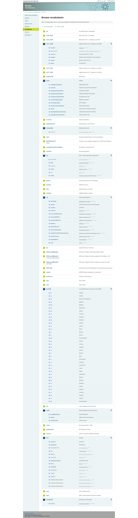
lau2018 (48, 289)
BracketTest (53, 444)
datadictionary (50, 124)
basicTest (53, 441)
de (51, 317)
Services (27, 32)
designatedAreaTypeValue (57, 90)
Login (100, 1)
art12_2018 (49, 39)
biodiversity (49, 76)
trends (52, 63)
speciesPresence (55, 236)
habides (48, 193)
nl (51, 374)
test (47, 438)
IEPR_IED (49, 268)
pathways (53, 223)
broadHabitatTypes (55, 414)
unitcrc (52, 175)
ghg (47, 189)
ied (47, 247)
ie (51, 350)
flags (52, 162)
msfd (47, 410)
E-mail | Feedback (29, 513)
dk (51, 320)
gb (51, 338)
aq (47, 31)
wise (47, 495)
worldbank (49, 499)
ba (51, 299)
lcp (47, 406)
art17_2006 (49, 44)
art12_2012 (49, 35)
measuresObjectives (56, 220)
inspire (48, 272)
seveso (48, 433)
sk (51, 395)
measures (53, 210)
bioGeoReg (53, 201)
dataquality (49, 128)
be (51, 302)
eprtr (47, 137)
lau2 (47, 284)
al (51, 293)
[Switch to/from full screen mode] (105, 1)
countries (53, 54)
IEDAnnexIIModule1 (52, 252)
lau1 (47, 280)
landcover (49, 276)
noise (48, 425)
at (51, 296)
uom (47, 491)
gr (51, 341)
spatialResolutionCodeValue (58, 114)
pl (51, 377)
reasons (53, 60)
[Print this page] (103, 1)
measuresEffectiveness (56, 213)
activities (53, 47)
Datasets (27, 18)
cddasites (53, 87)
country (52, 503)
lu (51, 365)
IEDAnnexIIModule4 (52, 262)
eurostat (48, 151)
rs (51, 386)
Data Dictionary (37, 12)
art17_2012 (49, 68)
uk (51, 401)
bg (51, 305)
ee (51, 323)
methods (53, 57)
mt (51, 371)
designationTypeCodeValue (57, 96)
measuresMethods (55, 217)
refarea (52, 169)
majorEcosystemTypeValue (57, 105)
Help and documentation (31, 15)
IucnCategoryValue (55, 102)
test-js (52, 463)
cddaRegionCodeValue (56, 84)
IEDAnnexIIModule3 (52, 256)
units (52, 242)
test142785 (53, 467)
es (51, 329)
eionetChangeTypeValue (57, 99)
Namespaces (28, 35)
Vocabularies (28, 29)
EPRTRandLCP (51, 141)
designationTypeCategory (57, 93)
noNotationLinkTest (55, 460)
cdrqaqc (53, 204)
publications (50, 429)
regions (52, 108)
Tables (26, 20)
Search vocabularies (48, 26)
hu (51, 347)
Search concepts (60, 26)
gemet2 (48, 185)
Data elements (28, 23)
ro (51, 383)
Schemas (27, 26)
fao (47, 155)
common (49, 119)
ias (47, 197)
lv (51, 368)
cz (51, 314)
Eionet (31, 12)
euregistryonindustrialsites (54, 147)
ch (51, 308)
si (51, 392)
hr (51, 344)
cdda (47, 80)
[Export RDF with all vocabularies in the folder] (111, 44)
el (51, 326)
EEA (31, 1)
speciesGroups (54, 420)
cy (51, 311)
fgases (48, 180)
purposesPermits (55, 226)
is (51, 353)
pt (51, 380)
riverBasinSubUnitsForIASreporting (59, 233)
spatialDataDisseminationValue (58, 111)
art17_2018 (49, 72)
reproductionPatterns (56, 229)
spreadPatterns (54, 239)
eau (51, 451)
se (51, 389)
